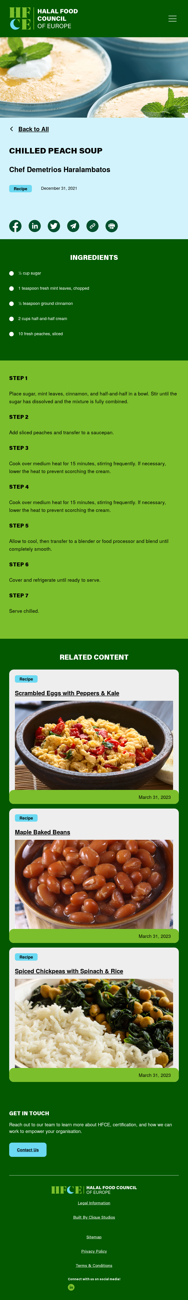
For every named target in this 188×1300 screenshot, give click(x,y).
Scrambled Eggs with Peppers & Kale (67, 693)
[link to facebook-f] (15, 226)
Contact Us (28, 1150)
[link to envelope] (73, 226)
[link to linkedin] (34, 226)
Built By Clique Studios (94, 1218)
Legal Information (94, 1203)
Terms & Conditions (94, 1266)
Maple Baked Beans (42, 832)
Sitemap (94, 1237)
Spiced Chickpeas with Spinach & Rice (69, 971)
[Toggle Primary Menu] (172, 19)
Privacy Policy (94, 1252)
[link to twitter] (54, 226)
